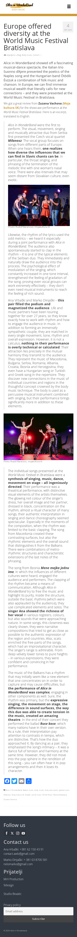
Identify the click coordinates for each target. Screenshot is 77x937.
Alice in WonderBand (13, 790)
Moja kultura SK (18, 794)
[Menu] (68, 6)
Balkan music (28, 790)
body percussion (51, 790)
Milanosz (7, 794)
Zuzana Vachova (10, 799)
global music (64, 790)
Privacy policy (12, 905)
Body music (27, 55)
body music (39, 790)
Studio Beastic (13, 894)
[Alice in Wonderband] (18, 5)
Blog (19, 55)
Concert (36, 55)
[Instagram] (17, 833)
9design (9, 885)
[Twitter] (12, 833)
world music (36, 794)
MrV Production (13, 879)
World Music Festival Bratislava (54, 794)
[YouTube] (23, 833)
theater (28, 794)
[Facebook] (6, 833)
